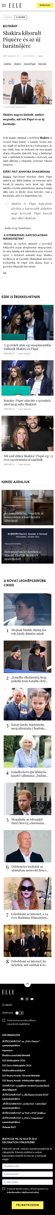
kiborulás (42, 64)
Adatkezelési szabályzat (13, 1070)
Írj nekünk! (7, 1005)
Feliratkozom (27, 1205)
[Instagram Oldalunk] (27, 999)
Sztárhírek (21, 17)
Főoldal (8, 17)
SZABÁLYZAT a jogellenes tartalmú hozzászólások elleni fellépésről (25, 1088)
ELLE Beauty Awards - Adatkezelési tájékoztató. (24, 1081)
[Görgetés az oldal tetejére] (27, 984)
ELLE (40, 56)
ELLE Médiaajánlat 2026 (13, 1061)
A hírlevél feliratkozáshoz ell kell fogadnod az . (27, 1191)
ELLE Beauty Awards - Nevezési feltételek (21, 1076)
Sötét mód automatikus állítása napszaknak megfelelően (21, 1022)
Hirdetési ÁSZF (9, 1127)
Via (4, 272)
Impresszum (7, 1050)
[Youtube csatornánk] (32, 999)
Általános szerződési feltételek (16, 1055)
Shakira (17, 64)
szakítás (7, 64)
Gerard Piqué (29, 64)
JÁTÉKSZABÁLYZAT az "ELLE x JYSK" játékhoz (24, 1113)
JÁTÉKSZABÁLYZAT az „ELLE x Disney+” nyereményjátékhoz (21, 1043)
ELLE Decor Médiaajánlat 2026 (16, 1065)
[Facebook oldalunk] (22, 999)
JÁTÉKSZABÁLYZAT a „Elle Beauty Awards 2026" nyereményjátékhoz (25, 1097)
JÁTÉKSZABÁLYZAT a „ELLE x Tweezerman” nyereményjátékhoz (23, 1120)
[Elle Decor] (15, 5)
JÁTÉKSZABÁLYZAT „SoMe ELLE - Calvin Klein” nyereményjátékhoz (24, 1106)
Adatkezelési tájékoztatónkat (23, 1192)
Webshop (45, 5)
